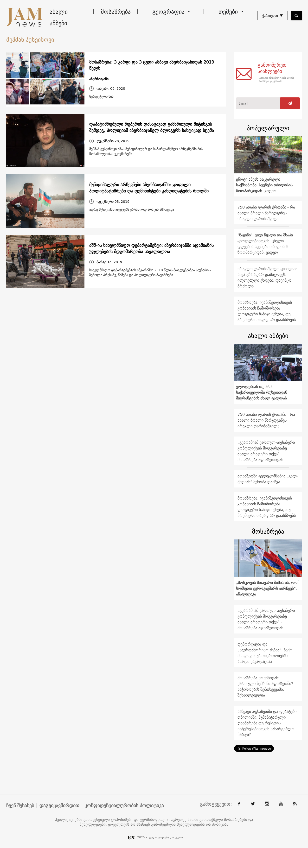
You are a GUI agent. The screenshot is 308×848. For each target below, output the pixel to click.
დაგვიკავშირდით (59, 805)
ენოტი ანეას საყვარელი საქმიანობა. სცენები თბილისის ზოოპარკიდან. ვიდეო (264, 185)
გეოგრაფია (168, 11)
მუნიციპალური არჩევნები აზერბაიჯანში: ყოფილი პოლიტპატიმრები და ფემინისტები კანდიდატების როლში (149, 188)
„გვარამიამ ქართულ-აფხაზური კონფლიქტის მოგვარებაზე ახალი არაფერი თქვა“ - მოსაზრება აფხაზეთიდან (266, 451)
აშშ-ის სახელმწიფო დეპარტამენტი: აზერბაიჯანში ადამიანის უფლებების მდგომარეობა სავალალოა (151, 248)
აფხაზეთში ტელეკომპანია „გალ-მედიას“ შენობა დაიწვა (267, 479)
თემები (228, 11)
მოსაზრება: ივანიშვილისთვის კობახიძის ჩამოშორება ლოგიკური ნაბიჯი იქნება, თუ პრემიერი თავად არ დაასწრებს (266, 311)
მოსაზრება (116, 11)
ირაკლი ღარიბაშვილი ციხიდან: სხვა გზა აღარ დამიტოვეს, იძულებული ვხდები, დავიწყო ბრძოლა (267, 277)
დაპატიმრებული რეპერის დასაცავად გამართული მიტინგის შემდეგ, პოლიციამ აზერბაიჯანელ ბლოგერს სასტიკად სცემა (151, 127)
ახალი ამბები (59, 17)
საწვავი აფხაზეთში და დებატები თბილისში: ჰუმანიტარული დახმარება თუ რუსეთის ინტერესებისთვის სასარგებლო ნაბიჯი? (266, 723)
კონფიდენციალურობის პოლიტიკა (124, 805)
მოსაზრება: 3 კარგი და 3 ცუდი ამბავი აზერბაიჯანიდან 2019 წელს (151, 65)
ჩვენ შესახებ (20, 805)
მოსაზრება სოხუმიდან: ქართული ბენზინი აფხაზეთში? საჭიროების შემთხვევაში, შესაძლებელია (265, 686)
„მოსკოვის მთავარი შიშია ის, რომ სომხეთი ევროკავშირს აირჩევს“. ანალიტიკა (267, 588)
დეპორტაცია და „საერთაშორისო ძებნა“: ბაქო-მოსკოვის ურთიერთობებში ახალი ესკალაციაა (265, 653)
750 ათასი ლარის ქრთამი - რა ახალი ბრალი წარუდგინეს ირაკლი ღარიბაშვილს (266, 213)
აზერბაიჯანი (99, 79)
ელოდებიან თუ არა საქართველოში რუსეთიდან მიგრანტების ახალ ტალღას (261, 392)
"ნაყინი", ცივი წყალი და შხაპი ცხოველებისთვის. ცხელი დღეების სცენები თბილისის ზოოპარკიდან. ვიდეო (265, 244)
